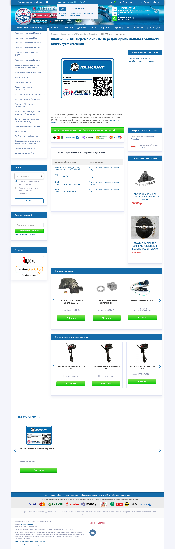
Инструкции (156, 27)
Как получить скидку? (25, 234)
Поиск (18, 167)
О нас (126, 27)
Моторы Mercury (115, 512)
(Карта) (147, 10)
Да (62, 9)
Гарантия (105, 27)
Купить (72, 318)
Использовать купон (27, 231)
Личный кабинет (151, 2)
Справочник (139, 27)
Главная (54, 34)
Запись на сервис (88, 515)
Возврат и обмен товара (132, 512)
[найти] (41, 176)
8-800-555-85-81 (125, 12)
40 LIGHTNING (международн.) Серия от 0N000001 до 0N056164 (67, 169)
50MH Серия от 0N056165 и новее (65, 190)
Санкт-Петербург (76, 2)
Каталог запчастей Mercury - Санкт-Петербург (79, 34)
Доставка (81, 27)
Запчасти (88, 512)
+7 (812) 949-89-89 (27, 524)
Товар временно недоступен (145, 52)
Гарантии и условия (94, 152)
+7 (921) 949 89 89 (126, 8)
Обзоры (23, 512)
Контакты (68, 27)
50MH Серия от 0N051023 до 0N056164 (67, 183)
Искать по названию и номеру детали (29, 182)
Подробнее (70, 383)
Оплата (93, 27)
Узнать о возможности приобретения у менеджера (141, 59)
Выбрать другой (77, 9)
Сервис (117, 27)
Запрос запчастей (149, 512)
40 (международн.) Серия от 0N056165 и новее (65, 176)
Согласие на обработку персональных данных (30, 542)
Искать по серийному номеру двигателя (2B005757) (29, 191)
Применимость (73, 152)
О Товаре (58, 152)
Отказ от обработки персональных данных (29, 545)
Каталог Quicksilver (101, 512)
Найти (29, 200)
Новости (55, 27)
